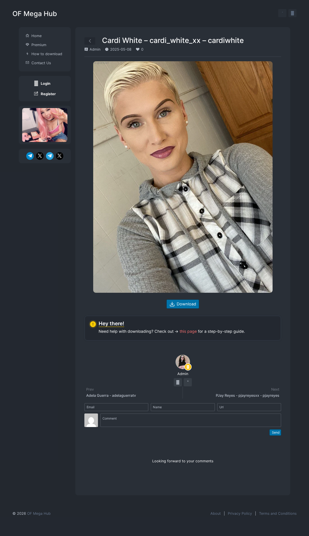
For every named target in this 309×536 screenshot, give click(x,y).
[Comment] (190, 420)
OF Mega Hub (34, 13)
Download (186, 304)
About (215, 513)
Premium (38, 45)
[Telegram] (30, 156)
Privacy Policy (240, 513)
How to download (46, 54)
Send (276, 432)
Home (36, 35)
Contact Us (41, 63)
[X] (40, 156)
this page (188, 331)
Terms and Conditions (278, 513)
